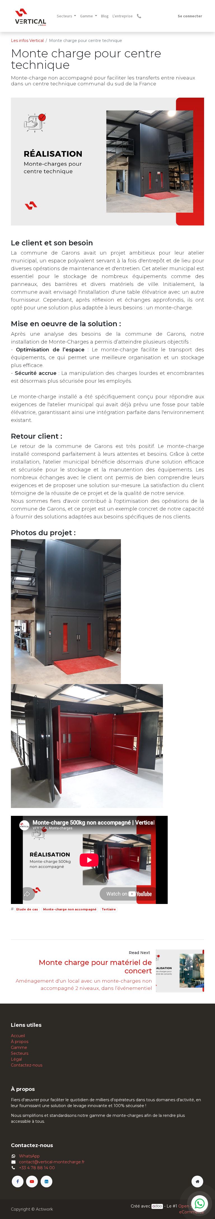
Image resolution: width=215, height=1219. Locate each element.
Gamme (19, 1047)
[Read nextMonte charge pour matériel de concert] (180, 971)
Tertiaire (109, 909)
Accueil (18, 1035)
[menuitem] (105, 16)
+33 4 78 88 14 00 (37, 1167)
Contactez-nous (26, 1065)
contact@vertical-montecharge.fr (52, 1161)
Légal (16, 1059)
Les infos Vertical (27, 40)
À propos (19, 1041)
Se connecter (190, 15)
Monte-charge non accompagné (70, 909)
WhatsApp (29, 1156)
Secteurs (19, 1053)
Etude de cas (27, 909)
